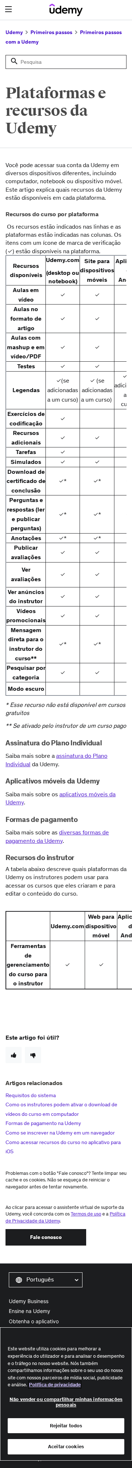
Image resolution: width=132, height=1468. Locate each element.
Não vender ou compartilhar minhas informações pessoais (66, 1402)
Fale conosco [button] (46, 1237)
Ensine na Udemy (29, 1311)
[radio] (14, 1055)
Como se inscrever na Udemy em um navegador (60, 1132)
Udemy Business (28, 1301)
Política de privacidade (55, 1385)
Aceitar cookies (66, 1446)
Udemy (14, 32)
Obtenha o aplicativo (34, 1321)
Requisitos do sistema (31, 1095)
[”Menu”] (9, 9)
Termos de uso (86, 1214)
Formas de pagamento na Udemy (43, 1123)
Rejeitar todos (66, 1426)
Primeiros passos (51, 32)
